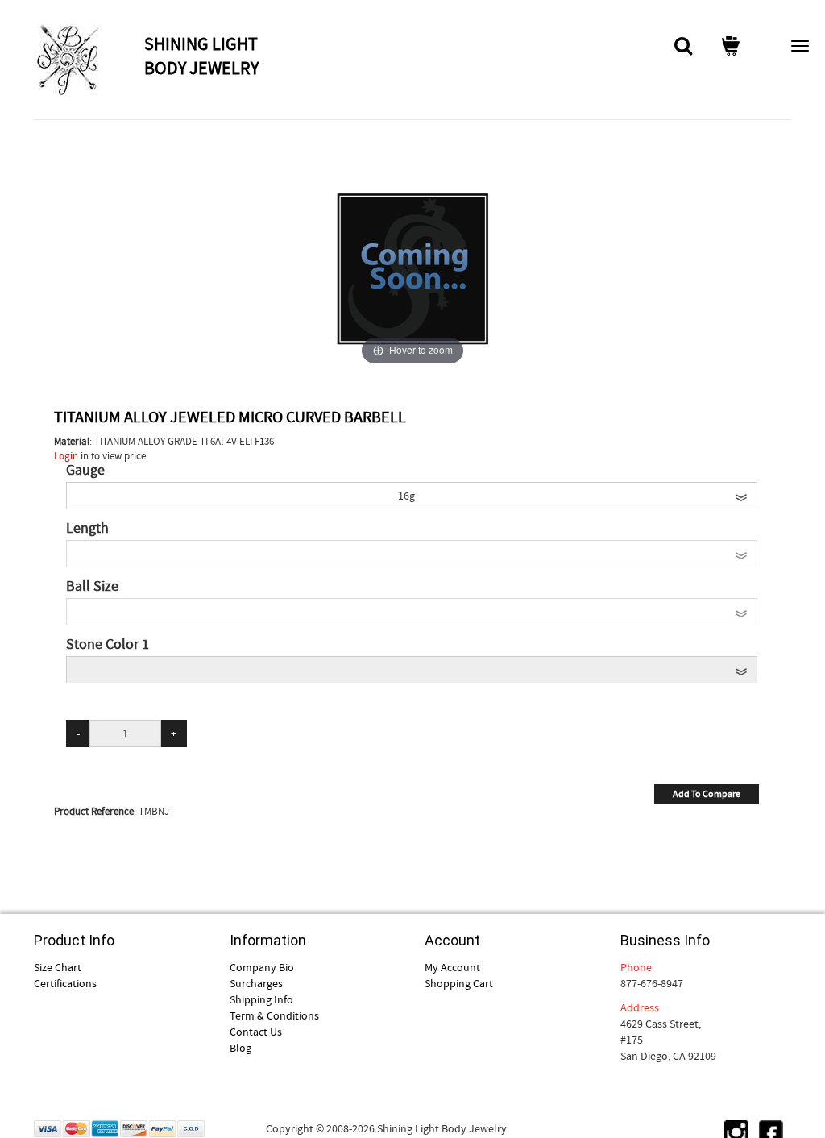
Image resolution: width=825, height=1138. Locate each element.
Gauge (85, 470)
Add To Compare (706, 793)
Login (66, 456)
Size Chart (57, 967)
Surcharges (256, 983)
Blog (240, 1047)
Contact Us (256, 1031)
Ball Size (92, 586)
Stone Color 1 (107, 645)
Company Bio (262, 967)
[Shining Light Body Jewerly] (87, 59)
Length (87, 528)
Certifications (65, 983)
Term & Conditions (274, 1015)
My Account (452, 967)
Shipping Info (261, 999)
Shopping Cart (459, 983)
